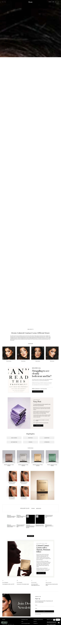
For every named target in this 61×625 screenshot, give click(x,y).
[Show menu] (3, 2)
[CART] (58, 2)
